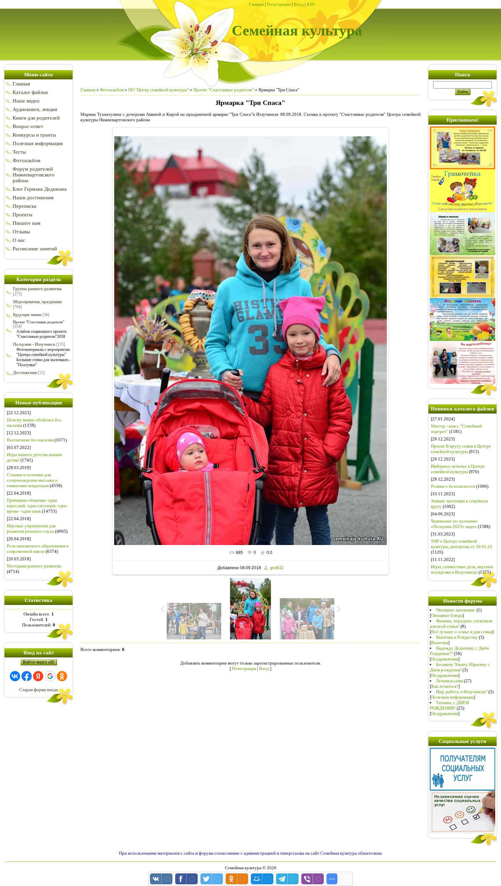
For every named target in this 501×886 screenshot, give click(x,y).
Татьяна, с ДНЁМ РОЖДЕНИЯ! (449, 705)
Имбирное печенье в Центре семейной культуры (458, 469)
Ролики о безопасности (453, 486)
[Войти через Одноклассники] (62, 676)
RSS (311, 4)
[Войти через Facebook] (26, 676)
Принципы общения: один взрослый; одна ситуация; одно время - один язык (37, 506)
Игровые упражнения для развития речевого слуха (31, 528)
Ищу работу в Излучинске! (461, 691)
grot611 (277, 567)
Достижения (25, 372)
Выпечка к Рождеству (457, 637)
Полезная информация (452, 697)
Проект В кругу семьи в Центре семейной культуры (461, 449)
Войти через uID (39, 662)
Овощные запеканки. (455, 609)
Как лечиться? (444, 686)
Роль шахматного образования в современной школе (38, 548)
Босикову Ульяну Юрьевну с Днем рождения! (460, 667)
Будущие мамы (27, 314)
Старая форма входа (38, 689)
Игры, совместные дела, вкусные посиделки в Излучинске (462, 569)
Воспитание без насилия (30, 439)
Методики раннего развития (34, 566)
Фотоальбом (112, 89)
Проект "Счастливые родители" (38, 322)
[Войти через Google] (50, 676)
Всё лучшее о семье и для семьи (461, 631)
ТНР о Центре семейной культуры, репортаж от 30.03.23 (461, 544)
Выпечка (439, 642)
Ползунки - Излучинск (34, 344)
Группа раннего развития (37, 288)
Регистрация (279, 4)
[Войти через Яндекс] (38, 676)
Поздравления (444, 659)
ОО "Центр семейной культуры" (158, 89)
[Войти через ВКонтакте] (15, 676)
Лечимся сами (449, 680)
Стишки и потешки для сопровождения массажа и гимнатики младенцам (32, 480)
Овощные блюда (446, 615)
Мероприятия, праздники (37, 301)
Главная (256, 4)
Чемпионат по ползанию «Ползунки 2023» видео (454, 523)
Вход (299, 4)
